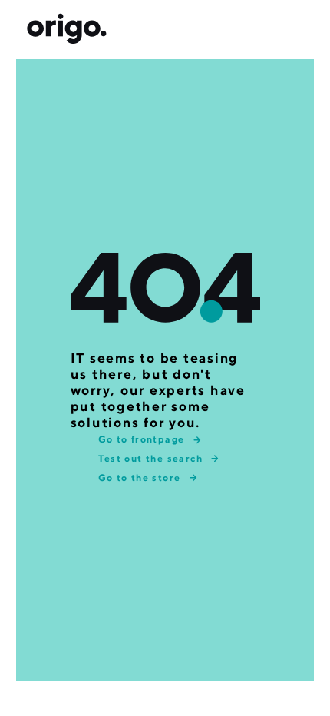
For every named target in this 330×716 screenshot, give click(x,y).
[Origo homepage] (66, 29)
